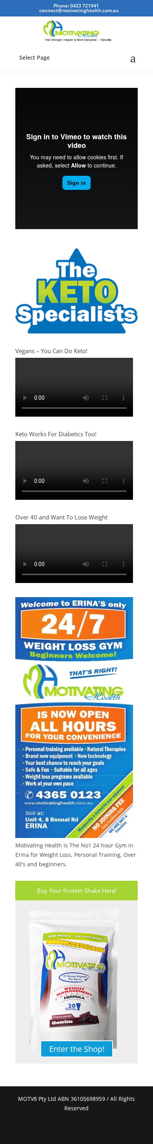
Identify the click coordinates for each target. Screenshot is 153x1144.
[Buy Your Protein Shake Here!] (76, 982)
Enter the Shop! (76, 1049)
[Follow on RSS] (86, 1128)
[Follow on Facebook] (67, 1128)
